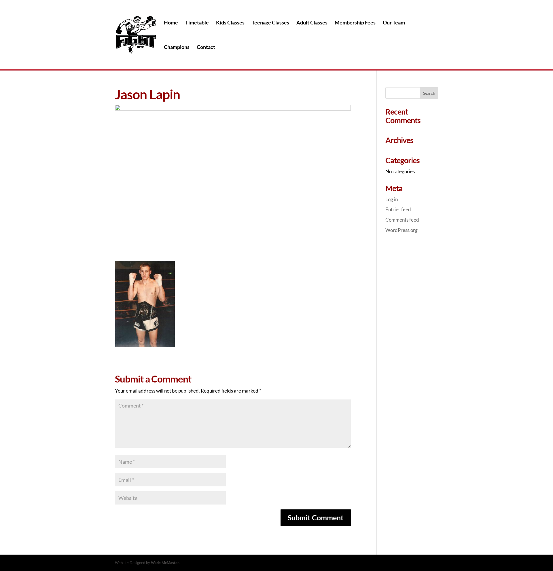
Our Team (394, 23)
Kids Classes (230, 23)
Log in (391, 199)
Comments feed (402, 220)
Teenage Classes (270, 23)
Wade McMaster (165, 562)
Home (171, 23)
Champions (177, 47)
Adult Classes (311, 23)
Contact (206, 47)
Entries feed (398, 209)
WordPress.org (401, 230)
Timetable (197, 23)
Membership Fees (355, 23)
